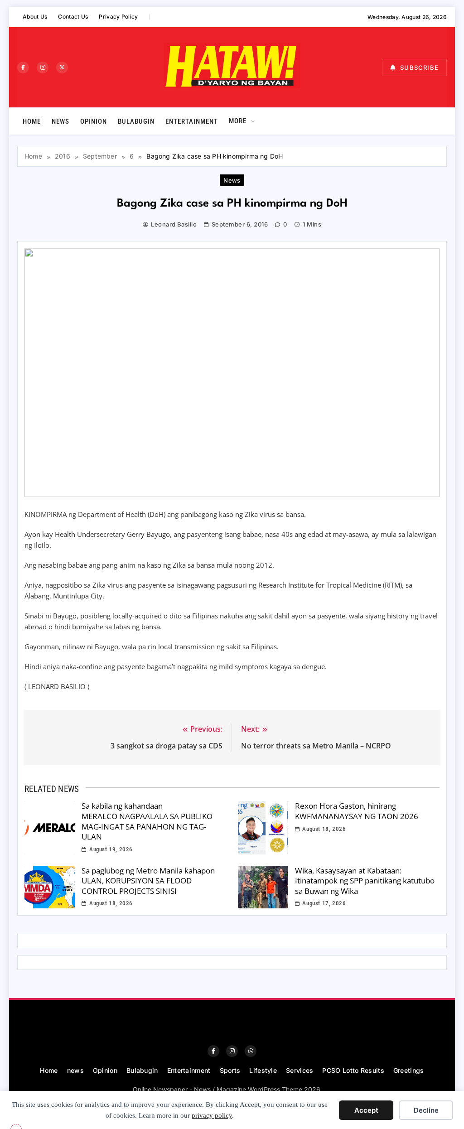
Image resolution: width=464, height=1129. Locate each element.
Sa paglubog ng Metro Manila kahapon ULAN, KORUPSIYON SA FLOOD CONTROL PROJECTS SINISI (148, 880)
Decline (426, 1110)
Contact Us (73, 16)
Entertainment (191, 121)
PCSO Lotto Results (353, 1070)
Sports (230, 1070)
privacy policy (212, 1115)
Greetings (408, 1070)
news (60, 121)
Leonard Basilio (174, 224)
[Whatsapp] (250, 1051)
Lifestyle (263, 1070)
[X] (62, 67)
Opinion (93, 121)
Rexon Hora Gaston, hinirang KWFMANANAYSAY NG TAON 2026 (356, 811)
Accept (366, 1110)
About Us (35, 16)
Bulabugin (136, 121)
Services (299, 1070)
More (237, 121)
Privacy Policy (118, 16)
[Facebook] (23, 67)
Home (32, 121)
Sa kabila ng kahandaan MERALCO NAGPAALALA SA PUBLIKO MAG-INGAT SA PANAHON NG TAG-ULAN (147, 821)
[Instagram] (42, 67)
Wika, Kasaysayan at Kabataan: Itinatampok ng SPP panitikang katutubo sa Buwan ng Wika (365, 880)
